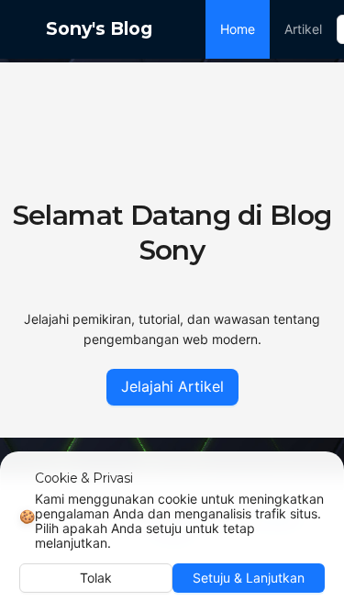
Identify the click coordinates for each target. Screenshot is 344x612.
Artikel (303, 29)
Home (237, 29)
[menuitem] (237, 29)
